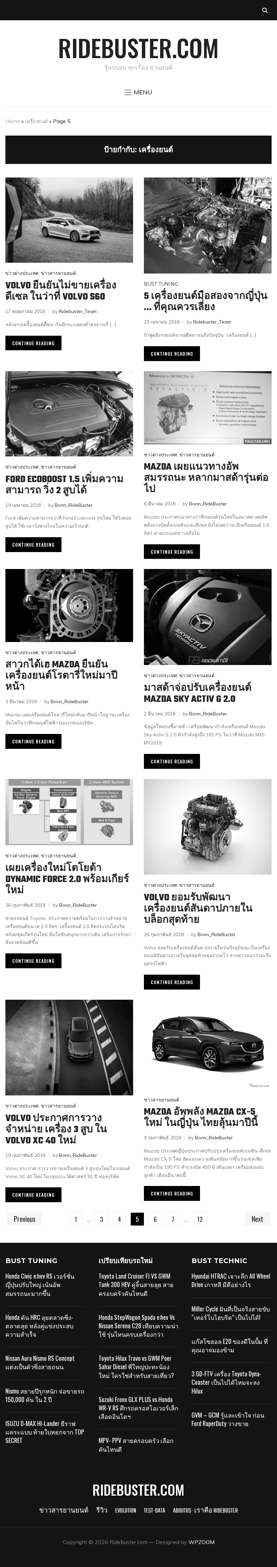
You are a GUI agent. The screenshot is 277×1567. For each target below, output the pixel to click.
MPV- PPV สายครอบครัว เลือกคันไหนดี (136, 1444)
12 (200, 1219)
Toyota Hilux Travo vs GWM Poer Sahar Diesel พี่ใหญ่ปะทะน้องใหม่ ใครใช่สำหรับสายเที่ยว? (136, 1366)
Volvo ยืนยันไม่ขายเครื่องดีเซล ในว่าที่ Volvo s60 (61, 291)
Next (257, 1219)
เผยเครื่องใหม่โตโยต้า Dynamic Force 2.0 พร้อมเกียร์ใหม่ (67, 879)
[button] (138, 92)
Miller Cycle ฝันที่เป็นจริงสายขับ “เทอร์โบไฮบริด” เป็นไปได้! (231, 1313)
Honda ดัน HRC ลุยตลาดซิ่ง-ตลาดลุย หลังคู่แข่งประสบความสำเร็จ (39, 1325)
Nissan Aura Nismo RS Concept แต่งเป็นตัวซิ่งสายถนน (40, 1362)
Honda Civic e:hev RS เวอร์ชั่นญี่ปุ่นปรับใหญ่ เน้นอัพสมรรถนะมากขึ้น (39, 1284)
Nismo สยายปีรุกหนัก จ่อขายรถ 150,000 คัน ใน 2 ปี (44, 1395)
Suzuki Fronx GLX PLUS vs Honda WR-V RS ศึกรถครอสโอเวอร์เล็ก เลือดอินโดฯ (138, 1408)
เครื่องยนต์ (36, 121)
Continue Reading (33, 343)
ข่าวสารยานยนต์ (58, 273)
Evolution (125, 1511)
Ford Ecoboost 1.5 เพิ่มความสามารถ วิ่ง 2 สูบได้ (64, 485)
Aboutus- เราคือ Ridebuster (205, 1511)
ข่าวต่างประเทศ (22, 273)
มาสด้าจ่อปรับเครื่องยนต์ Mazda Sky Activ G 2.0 (197, 694)
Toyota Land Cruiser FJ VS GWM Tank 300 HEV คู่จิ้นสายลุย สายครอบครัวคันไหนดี (136, 1284)
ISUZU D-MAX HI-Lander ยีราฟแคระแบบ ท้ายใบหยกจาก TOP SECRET (44, 1432)
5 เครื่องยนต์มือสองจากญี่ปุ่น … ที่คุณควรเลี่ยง (206, 302)
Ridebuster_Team (78, 311)
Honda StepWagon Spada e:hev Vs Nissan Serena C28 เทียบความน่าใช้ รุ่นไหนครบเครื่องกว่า (138, 1325)
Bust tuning (161, 284)
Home (12, 121)
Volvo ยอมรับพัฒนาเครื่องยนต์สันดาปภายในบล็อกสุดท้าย (198, 909)
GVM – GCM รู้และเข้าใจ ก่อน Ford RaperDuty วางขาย (228, 1419)
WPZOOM (201, 1542)
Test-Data (154, 1511)
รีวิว (101, 1511)
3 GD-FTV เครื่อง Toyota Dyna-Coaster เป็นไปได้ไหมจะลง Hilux (226, 1382)
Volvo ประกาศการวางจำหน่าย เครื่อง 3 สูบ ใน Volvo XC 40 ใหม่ (56, 1129)
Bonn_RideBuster (74, 505)
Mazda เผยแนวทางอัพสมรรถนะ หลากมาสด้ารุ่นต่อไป (206, 478)
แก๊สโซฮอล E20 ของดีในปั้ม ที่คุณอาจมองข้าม (230, 1345)
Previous (24, 1219)
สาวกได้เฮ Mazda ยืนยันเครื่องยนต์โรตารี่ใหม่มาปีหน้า (61, 676)
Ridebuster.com (138, 47)
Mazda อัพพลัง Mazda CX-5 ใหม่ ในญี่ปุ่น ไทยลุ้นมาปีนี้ (201, 1118)
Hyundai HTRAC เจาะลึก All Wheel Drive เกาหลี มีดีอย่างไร (231, 1280)
